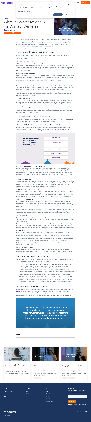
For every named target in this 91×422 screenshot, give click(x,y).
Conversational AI (17, 33)
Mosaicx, (18, 291)
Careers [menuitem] (48, 393)
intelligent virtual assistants (36, 63)
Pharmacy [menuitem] (27, 393)
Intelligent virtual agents (22, 63)
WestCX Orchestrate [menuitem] (8, 391)
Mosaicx (8, 30)
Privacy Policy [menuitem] (49, 401)
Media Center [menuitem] (49, 398)
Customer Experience (8, 33)
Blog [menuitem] (47, 391)
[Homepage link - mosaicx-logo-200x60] (10, 412)
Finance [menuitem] (26, 391)
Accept (57, 14)
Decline (67, 14)
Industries (64, 377)
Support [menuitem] (48, 403)
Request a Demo (85, 2)
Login (77, 2)
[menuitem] (6, 388)
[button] (78, 411)
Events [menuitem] (47, 396)
